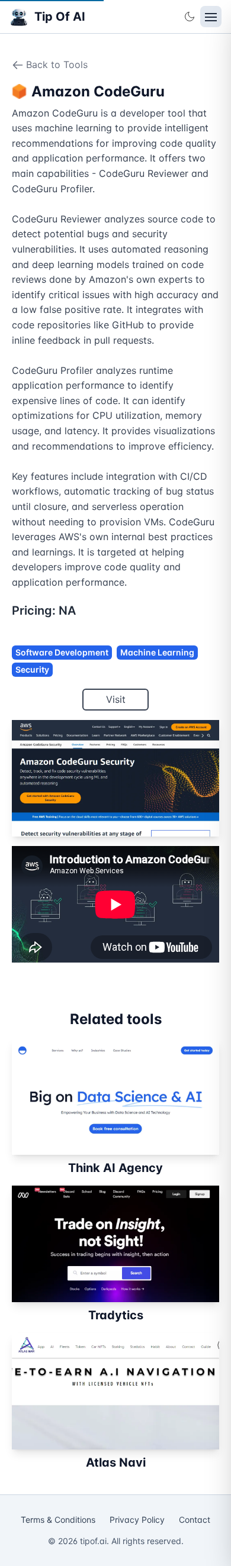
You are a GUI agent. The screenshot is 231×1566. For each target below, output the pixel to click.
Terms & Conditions (58, 1520)
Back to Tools (57, 64)
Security (32, 669)
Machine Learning (157, 652)
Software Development (61, 652)
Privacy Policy (137, 1520)
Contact (194, 1520)
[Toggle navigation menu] (211, 16)
